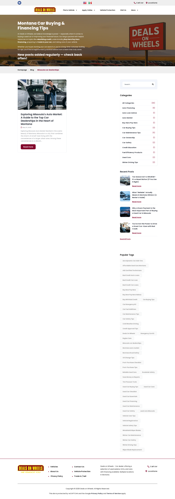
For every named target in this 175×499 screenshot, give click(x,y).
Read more (28, 147)
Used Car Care (149, 387)
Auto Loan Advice (129, 113)
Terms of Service (114, 493)
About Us (54, 471)
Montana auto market (131, 348)
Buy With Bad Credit (130, 300)
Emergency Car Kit (147, 333)
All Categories (128, 103)
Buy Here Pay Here (129, 123)
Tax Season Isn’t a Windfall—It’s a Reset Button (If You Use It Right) (144, 179)
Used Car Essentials (130, 396)
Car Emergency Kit (129, 304)
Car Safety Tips (128, 319)
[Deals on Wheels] (45, 10)
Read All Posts (125, 239)
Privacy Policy (56, 476)
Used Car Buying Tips (130, 387)
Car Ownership (128, 137)
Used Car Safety (129, 411)
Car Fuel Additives (129, 309)
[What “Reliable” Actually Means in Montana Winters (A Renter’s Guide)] (125, 196)
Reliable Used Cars (130, 372)
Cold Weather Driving (131, 324)
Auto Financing (128, 108)
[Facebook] (19, 3)
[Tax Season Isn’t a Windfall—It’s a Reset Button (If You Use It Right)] (125, 181)
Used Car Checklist (130, 392)
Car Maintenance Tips (131, 133)
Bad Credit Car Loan (130, 280)
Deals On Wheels (129, 333)
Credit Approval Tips (130, 329)
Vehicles (54, 466)
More (133, 10)
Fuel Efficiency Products (132, 152)
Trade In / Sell (80, 476)
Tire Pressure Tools (130, 382)
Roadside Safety (148, 372)
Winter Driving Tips (130, 162)
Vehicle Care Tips (129, 416)
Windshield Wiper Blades (132, 430)
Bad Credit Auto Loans (131, 275)
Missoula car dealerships (132, 343)
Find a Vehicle (68, 10)
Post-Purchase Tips (130, 367)
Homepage (22, 70)
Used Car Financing (130, 401)
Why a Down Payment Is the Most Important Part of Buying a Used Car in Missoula (144, 210)
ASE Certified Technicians (132, 270)
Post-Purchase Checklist (132, 363)
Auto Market (127, 118)
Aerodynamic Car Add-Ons (133, 261)
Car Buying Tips (128, 128)
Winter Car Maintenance (132, 435)
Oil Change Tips (128, 358)
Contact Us (79, 466)
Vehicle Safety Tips (130, 425)
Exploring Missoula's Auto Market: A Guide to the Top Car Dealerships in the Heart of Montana (41, 119)
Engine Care (127, 338)
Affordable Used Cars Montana (134, 266)
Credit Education (129, 147)
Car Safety (126, 142)
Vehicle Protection (107, 10)
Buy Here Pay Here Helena (132, 295)
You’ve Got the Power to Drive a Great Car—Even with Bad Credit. (144, 226)
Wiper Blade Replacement (132, 450)
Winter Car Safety (129, 440)
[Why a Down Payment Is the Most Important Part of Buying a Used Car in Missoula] (125, 212)
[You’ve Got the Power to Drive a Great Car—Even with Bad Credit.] (125, 227)
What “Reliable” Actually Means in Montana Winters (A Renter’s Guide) (144, 195)
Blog (32, 70)
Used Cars (126, 157)
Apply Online (87, 10)
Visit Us (123, 10)
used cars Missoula (147, 411)
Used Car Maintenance (131, 406)
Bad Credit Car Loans (130, 285)
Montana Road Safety (131, 353)
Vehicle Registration (130, 421)
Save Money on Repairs (131, 377)
